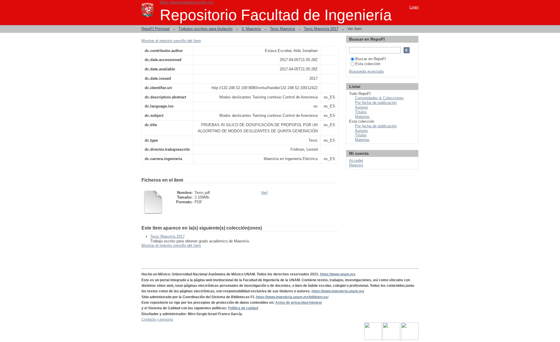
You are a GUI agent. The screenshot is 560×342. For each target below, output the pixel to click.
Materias (362, 116)
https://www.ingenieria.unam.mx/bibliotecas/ (292, 297)
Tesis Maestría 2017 (321, 29)
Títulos (361, 112)
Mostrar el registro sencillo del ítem (171, 41)
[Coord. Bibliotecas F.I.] (410, 339)
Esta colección (367, 64)
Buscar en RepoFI (370, 59)
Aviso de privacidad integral (298, 303)
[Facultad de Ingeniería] (392, 339)
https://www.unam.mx (338, 274)
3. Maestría (251, 29)
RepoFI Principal (155, 29)
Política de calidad (243, 308)
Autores (361, 107)
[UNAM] (373, 339)
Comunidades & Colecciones (379, 98)
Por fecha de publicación (376, 102)
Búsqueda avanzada (366, 71)
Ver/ (264, 192)
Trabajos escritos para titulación (205, 29)
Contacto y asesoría (157, 319)
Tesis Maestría (282, 29)
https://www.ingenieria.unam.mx (187, 2)
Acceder (356, 160)
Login (414, 7)
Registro (356, 165)
